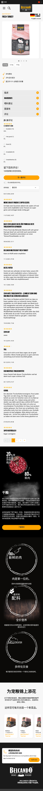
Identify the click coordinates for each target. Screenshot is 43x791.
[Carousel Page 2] (21, 61)
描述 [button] (6, 93)
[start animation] (26, 61)
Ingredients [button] (8, 98)
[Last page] (24, 440)
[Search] (9, 8)
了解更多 (21, 527)
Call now (34, 760)
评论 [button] (6, 114)
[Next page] (20, 440)
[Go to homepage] (26, 8)
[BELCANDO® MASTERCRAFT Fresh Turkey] (21, 40)
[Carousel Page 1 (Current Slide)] (18, 61)
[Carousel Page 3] (23, 61)
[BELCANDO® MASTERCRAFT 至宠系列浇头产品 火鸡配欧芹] (26, 722)
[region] (21, 41)
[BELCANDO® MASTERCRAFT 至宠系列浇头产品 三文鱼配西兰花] (11, 722)
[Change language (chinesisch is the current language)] (40, 2)
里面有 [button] (7, 109)
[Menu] (4, 8)
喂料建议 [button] (8, 103)
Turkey (22, 730)
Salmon (7, 730)
